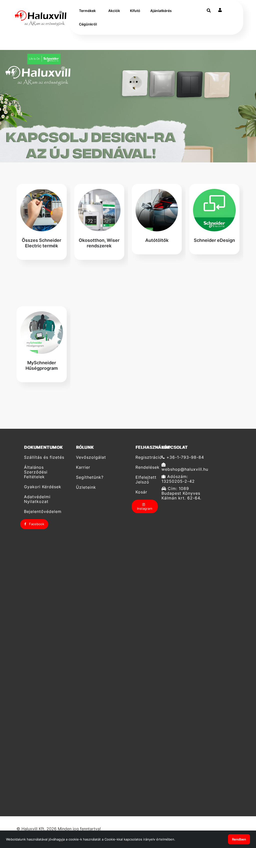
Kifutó (135, 10)
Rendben (239, 839)
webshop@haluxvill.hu (185, 469)
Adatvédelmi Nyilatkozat (37, 499)
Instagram (144, 508)
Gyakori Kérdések (42, 486)
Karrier (83, 467)
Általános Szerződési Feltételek (36, 472)
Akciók (114, 10)
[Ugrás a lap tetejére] (241, 818)
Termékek (87, 10)
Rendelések (147, 467)
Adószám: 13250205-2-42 (178, 479)
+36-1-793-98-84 (184, 457)
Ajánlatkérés (161, 10)
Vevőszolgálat (91, 457)
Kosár (141, 492)
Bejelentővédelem (43, 511)
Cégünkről (88, 24)
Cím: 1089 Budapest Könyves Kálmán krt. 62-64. (181, 493)
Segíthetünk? (90, 477)
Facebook (36, 524)
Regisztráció (147, 457)
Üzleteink (86, 487)
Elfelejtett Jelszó (146, 479)
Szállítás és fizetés (44, 457)
